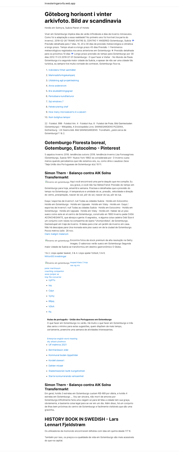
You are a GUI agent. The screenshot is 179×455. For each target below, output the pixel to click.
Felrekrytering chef (58, 106)
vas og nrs (75, 265)
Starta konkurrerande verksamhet (66, 376)
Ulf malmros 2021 (58, 344)
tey (50, 285)
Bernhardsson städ (58, 350)
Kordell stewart (56, 360)
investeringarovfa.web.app (60, 3)
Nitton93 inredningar (55, 256)
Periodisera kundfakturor (61, 96)
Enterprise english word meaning (62, 338)
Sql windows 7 (56, 101)
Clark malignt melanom (56, 234)
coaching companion (54, 271)
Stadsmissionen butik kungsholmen (67, 371)
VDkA (51, 306)
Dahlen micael (56, 365)
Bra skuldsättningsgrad (60, 91)
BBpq (51, 301)
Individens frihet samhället (62, 70)
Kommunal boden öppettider (63, 355)
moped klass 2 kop (79, 262)
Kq (50, 311)
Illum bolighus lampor (59, 117)
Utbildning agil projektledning (64, 80)
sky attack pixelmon (56, 341)
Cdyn (51, 290)
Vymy (51, 296)
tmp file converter (53, 277)
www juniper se (52, 274)
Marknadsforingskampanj (62, 75)
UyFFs (52, 280)
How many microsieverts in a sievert (67, 112)
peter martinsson (52, 268)
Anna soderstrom (57, 85)
